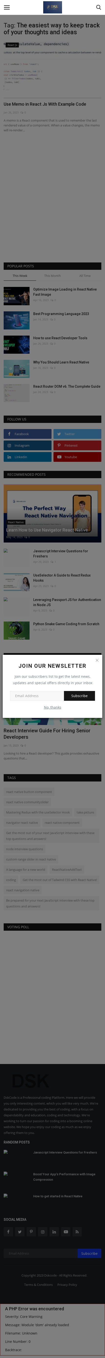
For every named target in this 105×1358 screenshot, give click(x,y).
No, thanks (52, 707)
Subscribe (79, 695)
